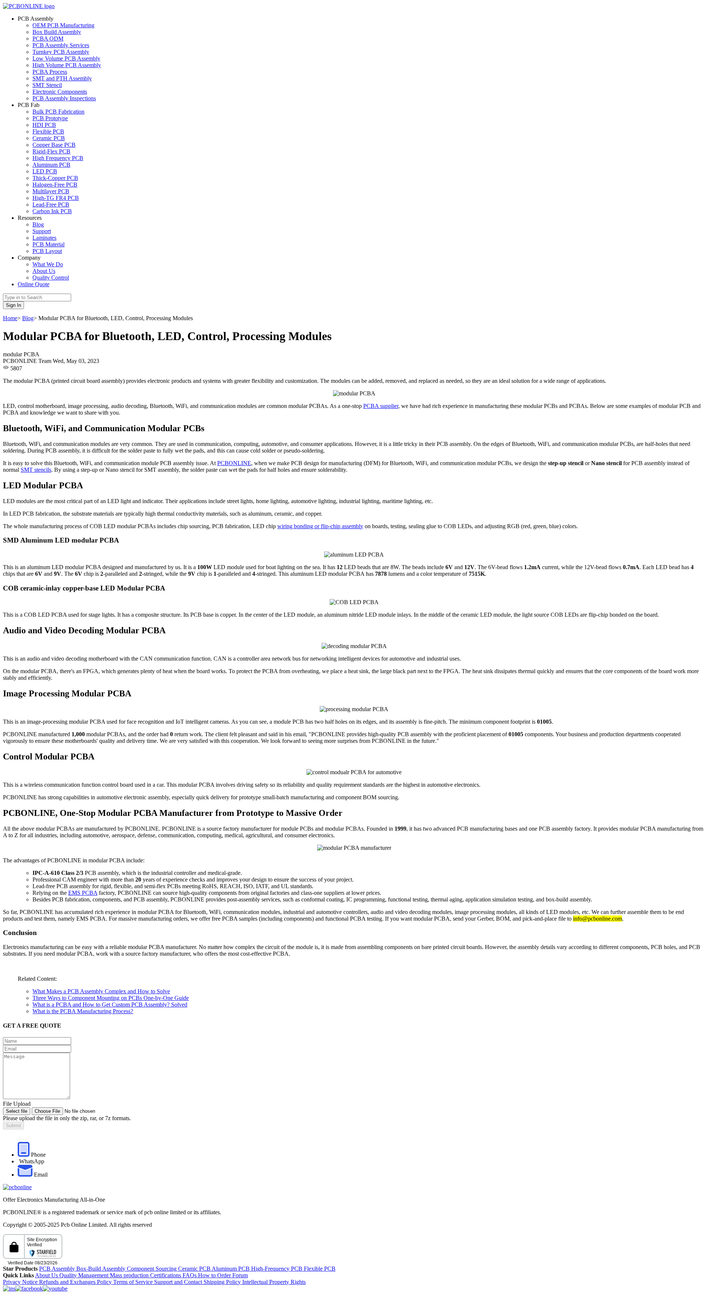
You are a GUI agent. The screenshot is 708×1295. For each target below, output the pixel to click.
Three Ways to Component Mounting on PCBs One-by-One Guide (110, 998)
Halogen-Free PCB (54, 184)
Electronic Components (59, 92)
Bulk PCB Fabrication (58, 111)
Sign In (13, 305)
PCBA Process (49, 72)
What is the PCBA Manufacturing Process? (82, 1011)
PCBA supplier (380, 406)
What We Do (47, 264)
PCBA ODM (47, 38)
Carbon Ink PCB (52, 211)
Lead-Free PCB (50, 204)
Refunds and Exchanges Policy (76, 1282)
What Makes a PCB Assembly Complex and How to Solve (101, 991)
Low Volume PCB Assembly (66, 58)
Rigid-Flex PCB (51, 151)
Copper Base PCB (54, 145)
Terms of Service (133, 1282)
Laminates (44, 238)
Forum (240, 1275)
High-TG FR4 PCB (55, 198)
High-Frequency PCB (277, 1268)
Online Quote (33, 284)
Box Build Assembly (56, 32)
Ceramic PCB (48, 138)
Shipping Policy (223, 1282)
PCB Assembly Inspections (64, 98)
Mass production (129, 1275)
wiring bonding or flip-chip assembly (320, 526)
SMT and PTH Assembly (62, 78)
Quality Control (50, 277)
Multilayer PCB (50, 191)
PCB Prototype (50, 118)
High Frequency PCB (57, 158)
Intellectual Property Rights (274, 1282)
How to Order (215, 1275)
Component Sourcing (152, 1268)
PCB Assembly (57, 1268)
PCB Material (48, 244)
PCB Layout (47, 251)
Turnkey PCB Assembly (60, 52)
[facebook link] (29, 1288)
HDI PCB (44, 125)
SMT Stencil (47, 85)
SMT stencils (36, 470)
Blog (38, 224)
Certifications (166, 1275)
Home (10, 318)
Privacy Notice (21, 1282)
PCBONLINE (234, 463)
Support (41, 231)
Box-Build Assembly (101, 1268)
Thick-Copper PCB (55, 178)
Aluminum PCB (51, 165)
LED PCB (44, 171)
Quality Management (84, 1275)
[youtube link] (55, 1288)
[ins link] (9, 1288)
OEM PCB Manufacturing (63, 25)
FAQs (190, 1275)
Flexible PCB (48, 131)
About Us (43, 271)
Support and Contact (179, 1282)
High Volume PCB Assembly (66, 65)
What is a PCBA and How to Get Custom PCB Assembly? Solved (109, 1004)
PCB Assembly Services (60, 45)
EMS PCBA (82, 893)
